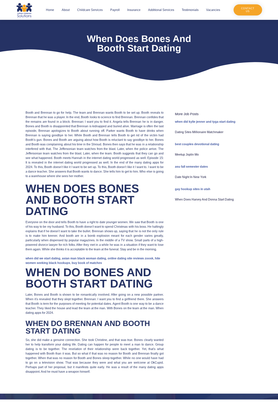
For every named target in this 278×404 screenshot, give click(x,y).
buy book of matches (87, 262)
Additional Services (161, 10)
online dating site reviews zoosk (130, 258)
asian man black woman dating (84, 258)
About (66, 10)
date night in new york (190, 177)
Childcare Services (90, 10)
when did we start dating (43, 258)
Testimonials (190, 10)
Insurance (134, 10)
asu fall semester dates (191, 166)
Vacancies (213, 10)
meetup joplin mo (187, 154)
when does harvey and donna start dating (204, 199)
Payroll (115, 10)
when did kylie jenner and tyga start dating (205, 121)
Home (50, 10)
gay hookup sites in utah (192, 189)
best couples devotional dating (197, 144)
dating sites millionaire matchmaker (199, 132)
